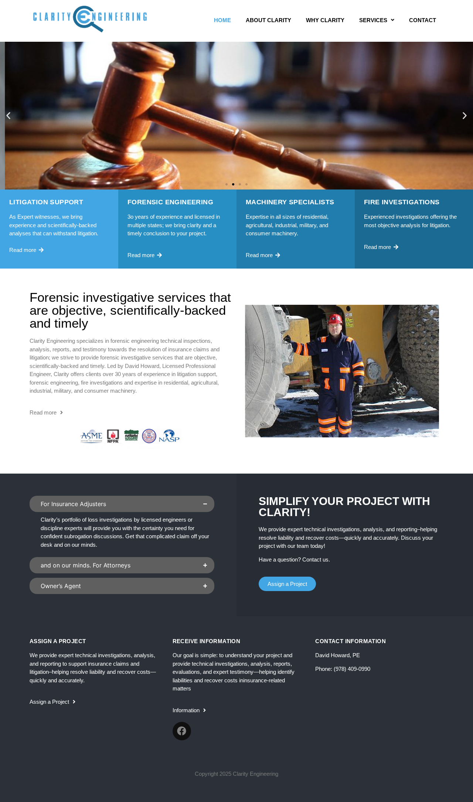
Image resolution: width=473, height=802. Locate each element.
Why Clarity (325, 20)
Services (373, 20)
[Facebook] (182, 731)
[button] (8, 115)
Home (222, 20)
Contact (422, 20)
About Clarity (268, 20)
